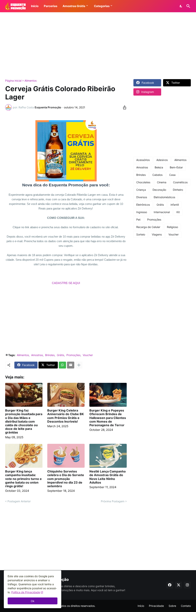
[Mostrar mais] (78, 365)
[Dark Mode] (181, 6)
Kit (178, 212)
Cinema (161, 182)
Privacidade (156, 605)
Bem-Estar (176, 167)
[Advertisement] (98, 45)
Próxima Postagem (112, 501)
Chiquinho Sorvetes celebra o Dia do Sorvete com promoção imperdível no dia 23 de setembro (65, 479)
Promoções (73, 355)
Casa (172, 174)
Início (141, 605)
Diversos (141, 197)
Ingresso (141, 212)
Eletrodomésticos (164, 197)
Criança (141, 189)
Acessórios (143, 160)
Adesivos (162, 160)
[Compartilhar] (123, 107)
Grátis (60, 355)
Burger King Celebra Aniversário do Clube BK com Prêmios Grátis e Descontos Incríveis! (65, 416)
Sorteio (140, 234)
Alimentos (30, 80)
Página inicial (13, 80)
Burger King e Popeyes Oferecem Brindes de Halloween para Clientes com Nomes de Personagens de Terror (107, 418)
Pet (138, 219)
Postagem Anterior (19, 501)
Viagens (157, 234)
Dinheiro (178, 189)
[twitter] (178, 585)
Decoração (159, 189)
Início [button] (34, 6)
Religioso (172, 227)
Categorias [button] (101, 6)
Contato (186, 605)
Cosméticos (180, 182)
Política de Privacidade (25, 592)
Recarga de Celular (148, 227)
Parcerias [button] (50, 6)
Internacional (162, 212)
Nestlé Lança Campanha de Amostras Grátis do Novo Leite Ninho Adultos (107, 477)
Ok (32, 601)
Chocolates (143, 182)
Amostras (37, 355)
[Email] (70, 365)
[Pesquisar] (187, 6)
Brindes (50, 355)
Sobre (172, 605)
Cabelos (157, 174)
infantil (175, 204)
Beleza (159, 167)
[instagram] (187, 585)
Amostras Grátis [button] (74, 6)
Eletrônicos (143, 204)
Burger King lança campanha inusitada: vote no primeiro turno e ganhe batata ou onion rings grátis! (23, 479)
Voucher (88, 355)
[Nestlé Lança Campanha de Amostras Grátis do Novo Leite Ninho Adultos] (108, 456)
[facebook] (169, 585)
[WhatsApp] (62, 365)
